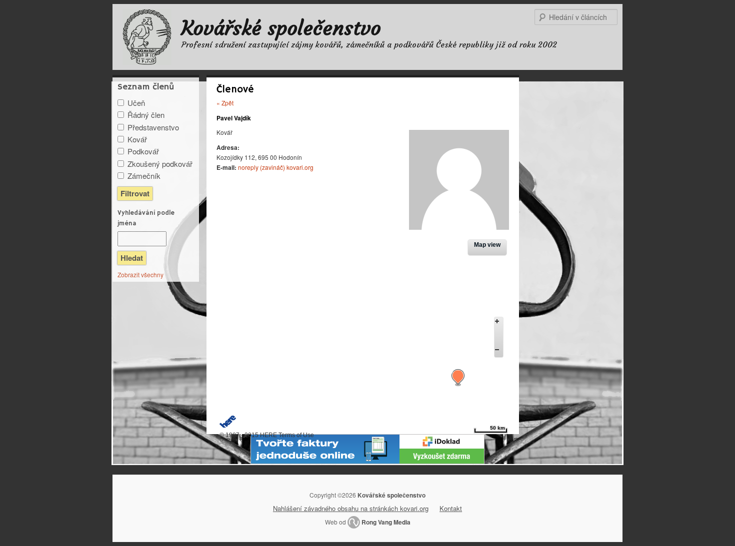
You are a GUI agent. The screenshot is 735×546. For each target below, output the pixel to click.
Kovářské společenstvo (281, 27)
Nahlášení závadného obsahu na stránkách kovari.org (350, 508)
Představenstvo (153, 127)
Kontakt (451, 508)
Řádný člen (146, 114)
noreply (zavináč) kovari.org (276, 167)
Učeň (136, 102)
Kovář (137, 139)
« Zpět (225, 102)
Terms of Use (296, 435)
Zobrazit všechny (141, 274)
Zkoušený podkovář (160, 163)
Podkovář (143, 151)
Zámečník (144, 175)
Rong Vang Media (386, 522)
